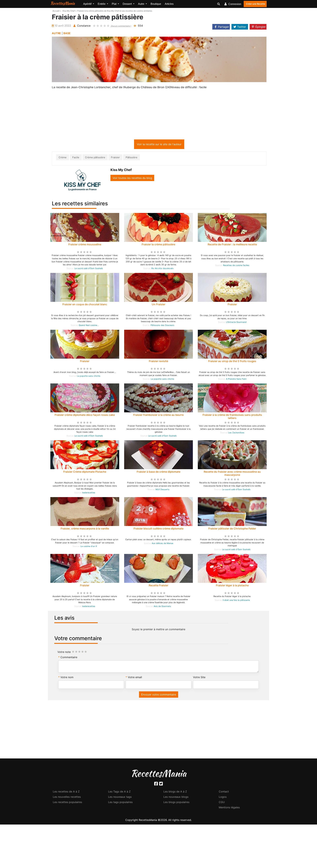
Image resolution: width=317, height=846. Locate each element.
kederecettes (88, 493)
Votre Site (199, 677)
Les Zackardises (236, 433)
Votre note (64, 652)
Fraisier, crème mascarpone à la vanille (85, 529)
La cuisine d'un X (88, 547)
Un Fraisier (158, 305)
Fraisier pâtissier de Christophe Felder (232, 529)
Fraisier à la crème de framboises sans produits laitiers (232, 417)
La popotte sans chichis (88, 376)
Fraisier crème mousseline (84, 245)
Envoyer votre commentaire (158, 695)
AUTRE (56, 33)
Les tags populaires (120, 802)
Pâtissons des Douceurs (162, 326)
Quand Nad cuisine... (89, 326)
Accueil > (57, 11)
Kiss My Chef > (70, 11)
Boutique (156, 3)
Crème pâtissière (95, 158)
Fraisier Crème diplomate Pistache (84, 472)
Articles (169, 3)
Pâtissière (131, 158)
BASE (66, 33)
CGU (222, 802)
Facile (75, 158)
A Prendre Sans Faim (236, 379)
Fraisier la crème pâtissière (158, 245)
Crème (63, 158)
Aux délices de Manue (162, 544)
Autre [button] (141, 3)
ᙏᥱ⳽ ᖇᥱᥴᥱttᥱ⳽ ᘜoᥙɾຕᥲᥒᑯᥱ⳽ (162, 269)
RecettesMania (62, 3)
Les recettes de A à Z (66, 792)
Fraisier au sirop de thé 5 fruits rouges (232, 361)
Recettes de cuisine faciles (236, 266)
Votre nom (66, 677)
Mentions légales (229, 808)
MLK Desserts (162, 490)
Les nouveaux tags (120, 797)
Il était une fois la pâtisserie (236, 601)
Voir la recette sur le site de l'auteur (159, 145)
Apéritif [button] (87, 3)
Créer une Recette (255, 3)
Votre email (135, 677)
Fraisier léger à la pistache (232, 586)
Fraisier (115, 158)
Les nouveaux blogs (175, 797)
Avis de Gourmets (162, 607)
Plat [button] (114, 3)
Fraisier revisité (158, 361)
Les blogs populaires (176, 802)
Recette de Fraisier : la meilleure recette (232, 245)
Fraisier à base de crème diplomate (158, 472)
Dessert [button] (127, 3)
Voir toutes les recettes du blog (132, 178)
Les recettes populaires (67, 802)
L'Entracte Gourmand (236, 322)
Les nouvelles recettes (67, 797)
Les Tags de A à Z (119, 792)
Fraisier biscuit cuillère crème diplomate (158, 529)
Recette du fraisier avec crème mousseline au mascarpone (232, 474)
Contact (224, 792)
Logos (223, 797)
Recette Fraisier (158, 586)
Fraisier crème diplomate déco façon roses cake (85, 415)
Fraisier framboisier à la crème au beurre (158, 415)
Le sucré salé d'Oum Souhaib (88, 269)
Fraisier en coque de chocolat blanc (84, 305)
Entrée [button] (102, 3)
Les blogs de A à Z (175, 792)
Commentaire (68, 657)
